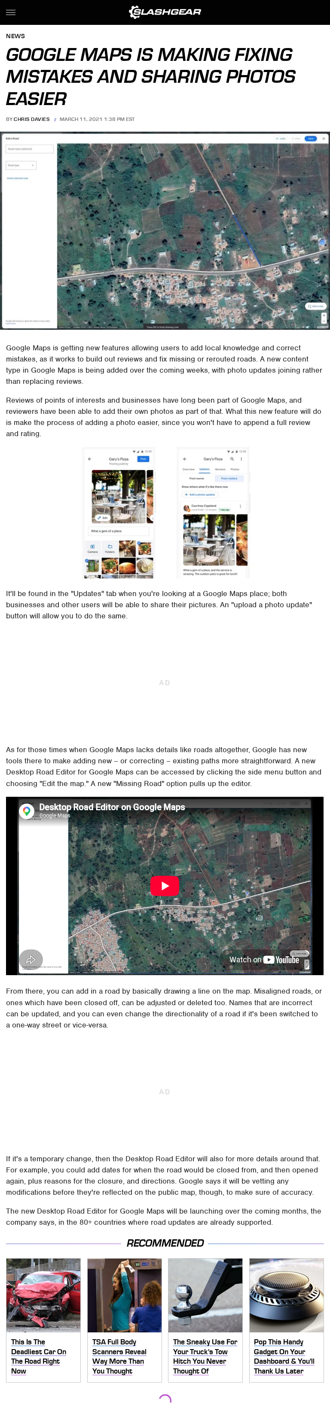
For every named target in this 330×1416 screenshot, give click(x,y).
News (15, 36)
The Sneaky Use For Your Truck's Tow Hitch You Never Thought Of (205, 1356)
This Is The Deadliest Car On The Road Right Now (38, 1356)
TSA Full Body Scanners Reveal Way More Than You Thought (119, 1356)
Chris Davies (31, 119)
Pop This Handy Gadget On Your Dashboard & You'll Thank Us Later (284, 1356)
